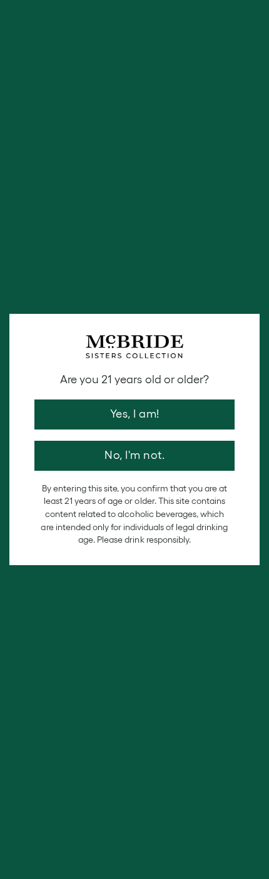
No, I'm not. (134, 455)
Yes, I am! (135, 414)
